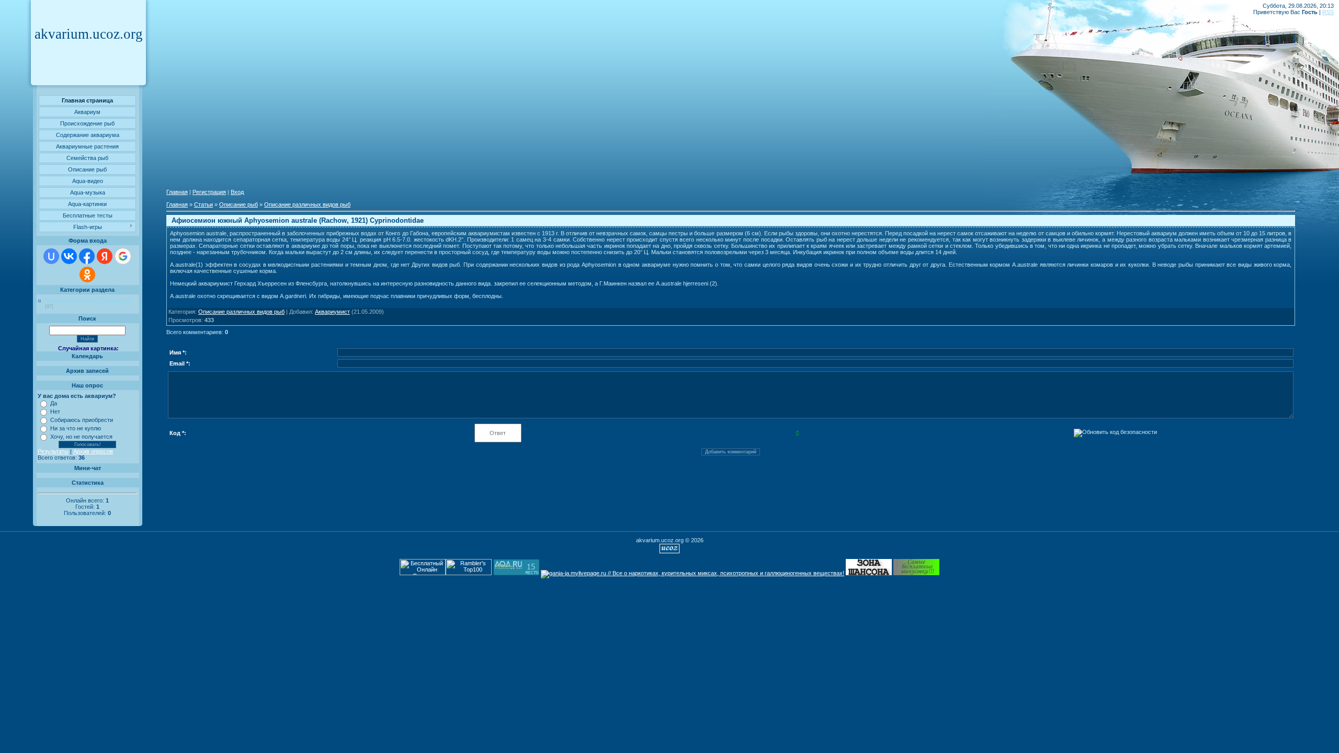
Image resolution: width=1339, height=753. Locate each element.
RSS (1328, 12)
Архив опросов (93, 451)
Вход (237, 192)
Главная (177, 192)
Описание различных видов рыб (88, 301)
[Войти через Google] (123, 256)
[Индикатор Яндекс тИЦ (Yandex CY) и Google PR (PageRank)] (423, 573)
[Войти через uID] (51, 256)
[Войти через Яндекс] (104, 256)
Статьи (203, 204)
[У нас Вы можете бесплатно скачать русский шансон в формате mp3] (869, 573)
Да (53, 403)
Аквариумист (332, 312)
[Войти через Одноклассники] (87, 274)
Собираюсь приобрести (81, 420)
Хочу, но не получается (81, 436)
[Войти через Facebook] (87, 256)
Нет (55, 411)
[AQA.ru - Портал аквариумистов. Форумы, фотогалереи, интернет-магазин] (516, 573)
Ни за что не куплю (75, 428)
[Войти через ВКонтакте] (69, 256)
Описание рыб (238, 204)
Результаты (53, 451)
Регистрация (209, 192)
